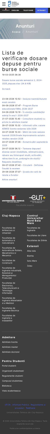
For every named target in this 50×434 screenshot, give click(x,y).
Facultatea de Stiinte (37, 240)
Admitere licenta (10, 342)
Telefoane (28, 10)
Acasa (16, 31)
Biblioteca (7, 386)
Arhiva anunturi (9, 179)
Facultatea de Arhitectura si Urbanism (8, 230)
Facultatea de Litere (36, 235)
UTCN (7, 404)
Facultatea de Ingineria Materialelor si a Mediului (12, 300)
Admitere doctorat (10, 352)
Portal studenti (9, 366)
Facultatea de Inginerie (33, 229)
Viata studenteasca (11, 391)
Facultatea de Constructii (8, 261)
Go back (6, 89)
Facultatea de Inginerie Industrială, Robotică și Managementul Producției (12, 273)
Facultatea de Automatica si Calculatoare (8, 240)
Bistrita (30, 256)
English (15, 10)
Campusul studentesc (12, 381)
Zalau (29, 266)
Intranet (41, 10)
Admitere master (10, 347)
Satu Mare (32, 261)
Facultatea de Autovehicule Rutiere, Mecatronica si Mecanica (12, 252)
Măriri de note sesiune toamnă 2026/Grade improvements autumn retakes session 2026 (23, 135)
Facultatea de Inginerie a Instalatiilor (8, 318)
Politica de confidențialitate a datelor (25, 428)
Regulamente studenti (12, 376)
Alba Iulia (31, 251)
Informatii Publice (20, 404)
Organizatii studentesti (13, 371)
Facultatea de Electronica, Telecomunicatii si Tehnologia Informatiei (10, 288)
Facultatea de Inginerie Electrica (10, 309)
